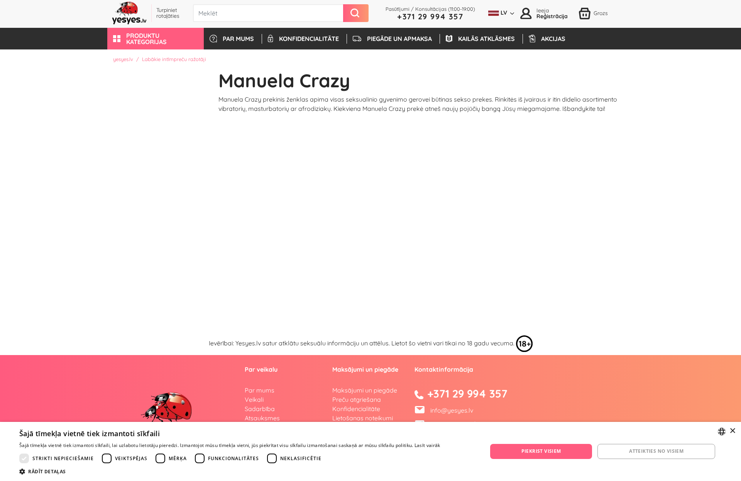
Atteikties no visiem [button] (656, 451)
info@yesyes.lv (451, 410)
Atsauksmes (262, 418)
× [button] (732, 431)
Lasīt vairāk (427, 445)
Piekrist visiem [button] (541, 451)
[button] (155, 38)
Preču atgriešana (356, 399)
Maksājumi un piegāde (364, 390)
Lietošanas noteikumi (362, 418)
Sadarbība (260, 409)
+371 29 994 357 (430, 16)
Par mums (259, 390)
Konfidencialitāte (356, 409)
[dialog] (370, 451)
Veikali (254, 399)
